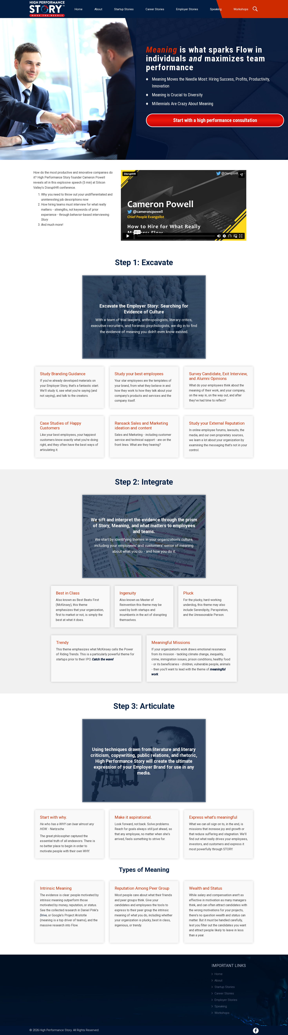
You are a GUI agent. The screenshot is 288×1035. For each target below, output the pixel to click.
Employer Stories (187, 9)
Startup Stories (124, 9)
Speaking (216, 9)
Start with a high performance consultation (215, 120)
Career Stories (155, 9)
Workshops (241, 9)
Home (78, 9)
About (98, 9)
